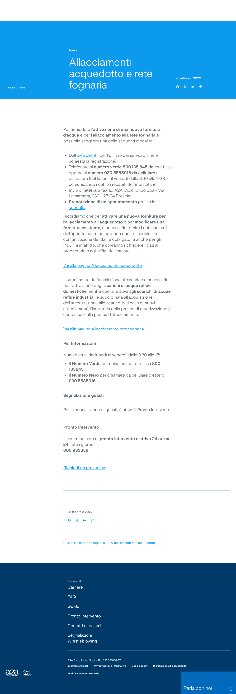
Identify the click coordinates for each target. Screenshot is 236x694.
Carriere (75, 587)
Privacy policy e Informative (110, 665)
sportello (77, 207)
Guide (73, 606)
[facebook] (177, 87)
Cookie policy (139, 665)
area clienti (87, 155)
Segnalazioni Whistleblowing (82, 638)
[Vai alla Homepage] (18, 672)
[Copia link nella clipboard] (200, 87)
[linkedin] (193, 87)
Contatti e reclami (84, 625)
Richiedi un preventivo (84, 467)
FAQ (72, 596)
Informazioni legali (78, 665)
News (21, 87)
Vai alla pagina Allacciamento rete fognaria (103, 328)
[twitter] (185, 87)
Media (11, 87)
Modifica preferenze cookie (83, 673)
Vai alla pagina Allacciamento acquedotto (102, 265)
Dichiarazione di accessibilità (169, 665)
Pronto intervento (84, 615)
